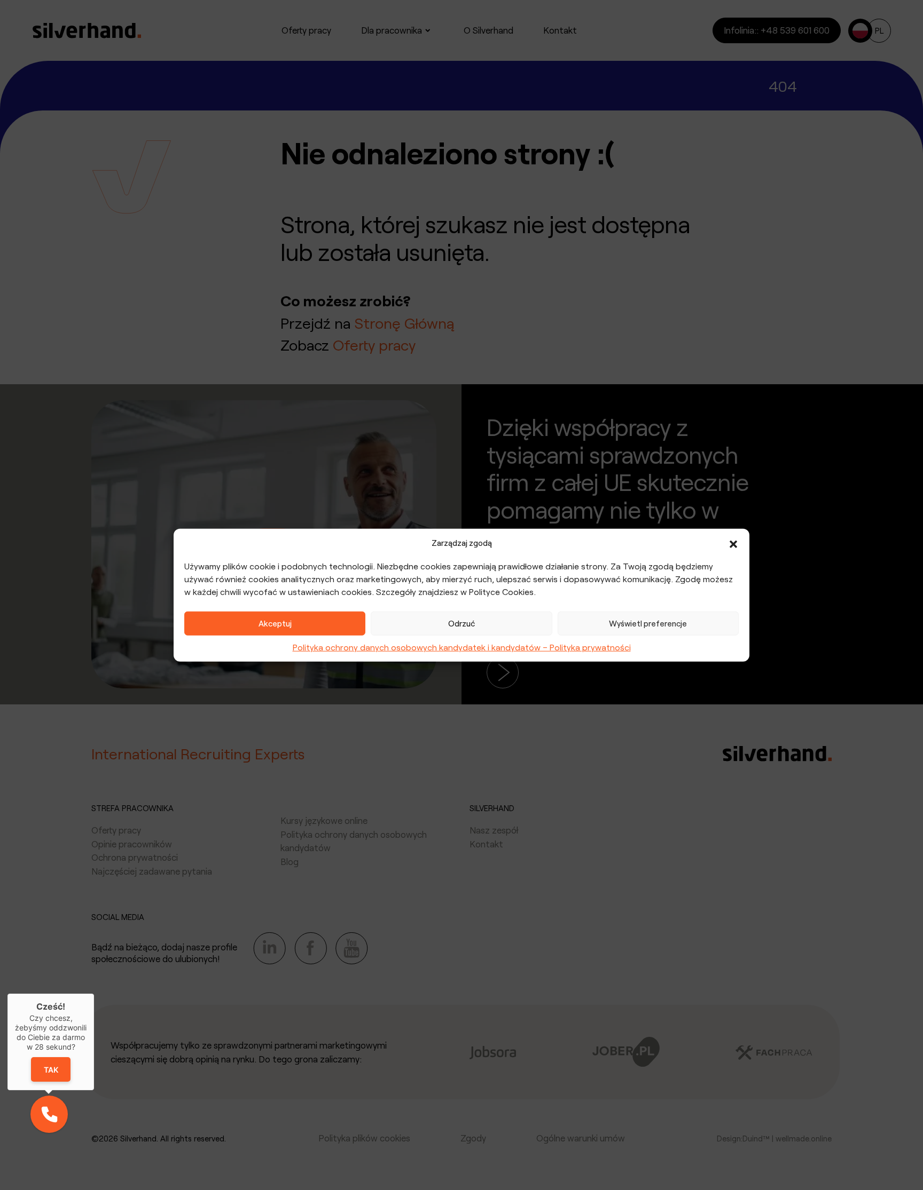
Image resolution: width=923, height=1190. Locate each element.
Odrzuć (461, 623)
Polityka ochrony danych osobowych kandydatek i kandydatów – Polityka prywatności (462, 646)
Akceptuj (275, 623)
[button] (733, 542)
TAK (51, 1069)
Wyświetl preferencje (648, 623)
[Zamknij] (94, 993)
